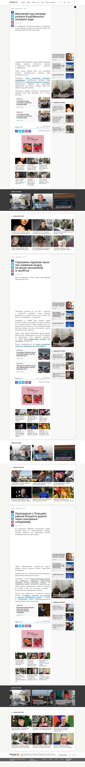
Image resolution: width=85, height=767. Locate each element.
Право (28, 2)
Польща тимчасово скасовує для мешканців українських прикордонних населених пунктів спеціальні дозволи (32, 580)
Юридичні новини (18, 8)
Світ (38, 2)
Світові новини (18, 754)
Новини (23, 2)
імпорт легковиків (42, 344)
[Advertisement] (34, 45)
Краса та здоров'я (50, 2)
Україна (34, 2)
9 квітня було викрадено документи (38, 82)
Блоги (42, 2)
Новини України (18, 257)
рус (70, 2)
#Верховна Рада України (44, 130)
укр (68, 2)
